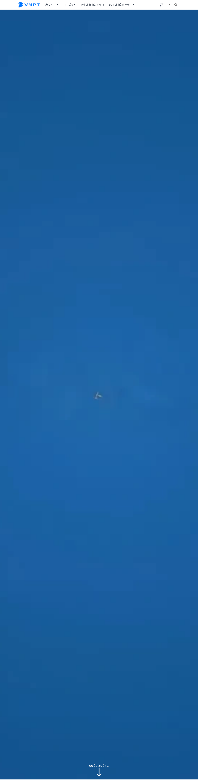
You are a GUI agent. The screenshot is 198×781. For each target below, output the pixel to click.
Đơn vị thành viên (119, 4)
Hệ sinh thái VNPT (92, 4)
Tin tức (68, 4)
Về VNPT (50, 4)
